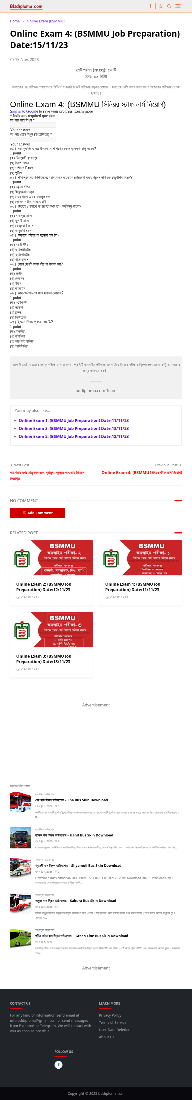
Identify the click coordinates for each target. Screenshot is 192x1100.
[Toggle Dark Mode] (160, 6)
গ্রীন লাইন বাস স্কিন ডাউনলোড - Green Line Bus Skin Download (81, 935)
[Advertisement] (47, 739)
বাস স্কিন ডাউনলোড (44, 794)
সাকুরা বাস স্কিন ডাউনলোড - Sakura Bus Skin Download (75, 900)
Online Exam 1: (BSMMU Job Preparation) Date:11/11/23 (74, 420)
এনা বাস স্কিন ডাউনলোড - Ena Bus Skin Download (71, 800)
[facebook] (150, 6)
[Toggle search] (169, 6)
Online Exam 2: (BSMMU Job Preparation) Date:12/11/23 (74, 436)
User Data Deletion (114, 1029)
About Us (106, 1036)
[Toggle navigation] (178, 6)
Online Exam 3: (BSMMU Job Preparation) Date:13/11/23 (74, 428)
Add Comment (40, 512)
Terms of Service (112, 1022)
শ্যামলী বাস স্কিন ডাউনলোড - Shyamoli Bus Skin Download (78, 865)
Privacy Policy (110, 1015)
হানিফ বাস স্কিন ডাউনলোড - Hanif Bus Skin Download (74, 835)
